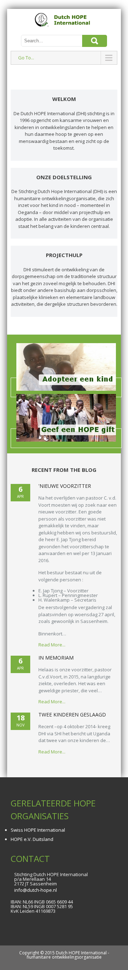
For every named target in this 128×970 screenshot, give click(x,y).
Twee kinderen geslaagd (72, 714)
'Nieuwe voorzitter (64, 486)
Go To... (26, 57)
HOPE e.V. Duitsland (32, 839)
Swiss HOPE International (38, 830)
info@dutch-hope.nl (35, 890)
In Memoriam (56, 657)
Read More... (51, 644)
